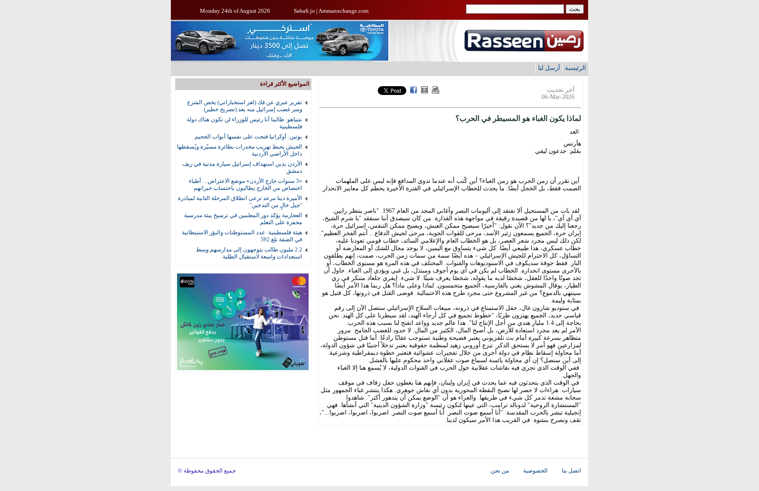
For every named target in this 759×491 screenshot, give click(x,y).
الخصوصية (535, 471)
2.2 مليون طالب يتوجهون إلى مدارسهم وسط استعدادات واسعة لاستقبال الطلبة (249, 253)
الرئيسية (575, 67)
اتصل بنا (571, 471)
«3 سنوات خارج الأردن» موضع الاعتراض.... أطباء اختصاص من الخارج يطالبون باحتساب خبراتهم (245, 184)
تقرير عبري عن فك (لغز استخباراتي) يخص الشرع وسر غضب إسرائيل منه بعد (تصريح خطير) (244, 106)
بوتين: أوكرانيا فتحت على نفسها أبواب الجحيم (248, 136)
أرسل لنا (549, 67)
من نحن (500, 471)
